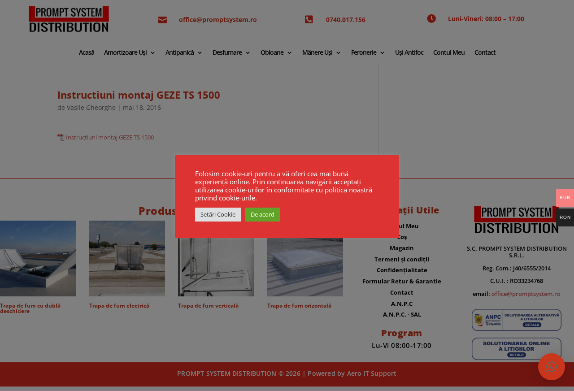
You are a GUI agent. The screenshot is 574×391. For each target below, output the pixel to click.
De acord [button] (262, 214)
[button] (551, 366)
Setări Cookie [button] (217, 214)
